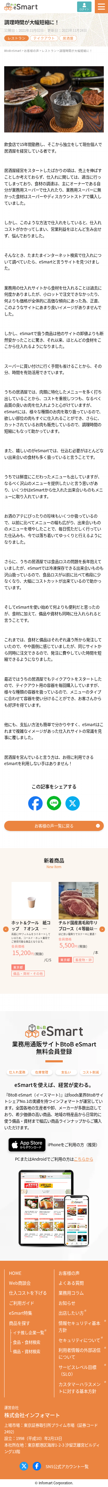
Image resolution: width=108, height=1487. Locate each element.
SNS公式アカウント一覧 (67, 1466)
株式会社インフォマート (32, 1415)
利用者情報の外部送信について (79, 1353)
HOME (15, 1273)
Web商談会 (20, 1283)
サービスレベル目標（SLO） (77, 1370)
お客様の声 (69, 1273)
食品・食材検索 (26, 1342)
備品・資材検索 (26, 1351)
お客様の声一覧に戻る (54, 826)
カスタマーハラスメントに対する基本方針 (79, 1387)
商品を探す (19, 1323)
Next (102, 929)
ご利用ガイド (21, 1303)
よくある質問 (71, 1283)
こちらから (83, 1159)
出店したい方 (71, 1313)
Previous (6, 929)
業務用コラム (71, 1293)
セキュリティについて (79, 1340)
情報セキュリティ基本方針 (79, 1326)
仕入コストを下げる (28, 1293)
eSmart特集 (20, 1313)
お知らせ (66, 1303)
